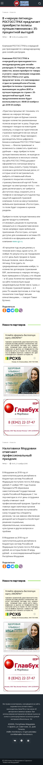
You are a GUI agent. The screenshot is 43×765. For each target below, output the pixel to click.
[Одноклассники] (28, 740)
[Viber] (20, 310)
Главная (5, 12)
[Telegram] (12, 310)
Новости (13, 12)
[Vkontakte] (8, 310)
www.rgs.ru (17, 241)
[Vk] (14, 740)
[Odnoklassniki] (4, 310)
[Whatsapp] (16, 310)
